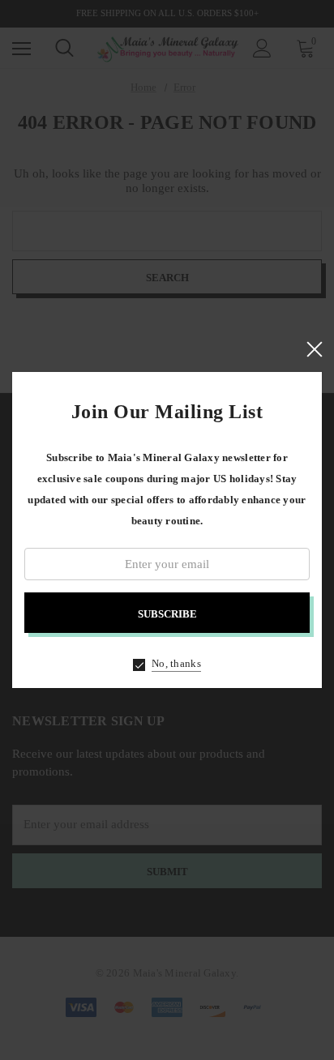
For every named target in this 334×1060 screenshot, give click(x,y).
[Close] (314, 350)
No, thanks (176, 663)
